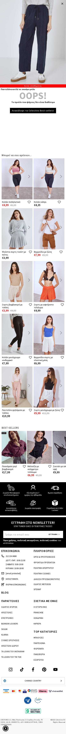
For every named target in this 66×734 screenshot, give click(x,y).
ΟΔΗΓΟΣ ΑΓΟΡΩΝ (9, 607)
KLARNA (4, 634)
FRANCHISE (38, 612)
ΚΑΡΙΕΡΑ (37, 623)
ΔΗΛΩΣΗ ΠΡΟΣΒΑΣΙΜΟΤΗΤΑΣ (47, 579)
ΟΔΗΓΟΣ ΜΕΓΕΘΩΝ (42, 584)
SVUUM (4, 629)
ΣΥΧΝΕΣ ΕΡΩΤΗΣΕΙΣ (10, 640)
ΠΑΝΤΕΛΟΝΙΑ (39, 643)
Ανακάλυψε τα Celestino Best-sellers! (33, 110)
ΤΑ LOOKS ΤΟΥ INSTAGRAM (12, 651)
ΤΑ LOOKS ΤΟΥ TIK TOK (11, 657)
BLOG (5, 592)
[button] (5, 728)
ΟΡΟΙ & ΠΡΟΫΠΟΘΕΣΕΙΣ (44, 557)
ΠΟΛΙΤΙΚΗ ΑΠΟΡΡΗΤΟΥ (44, 568)
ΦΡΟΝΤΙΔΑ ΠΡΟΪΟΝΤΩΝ (44, 562)
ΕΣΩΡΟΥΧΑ (39, 660)
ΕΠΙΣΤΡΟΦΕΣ (7, 618)
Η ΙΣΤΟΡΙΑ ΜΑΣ (40, 607)
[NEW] (14, 463)
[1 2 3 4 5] (33, 44)
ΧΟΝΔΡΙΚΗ (38, 618)
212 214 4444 (11, 556)
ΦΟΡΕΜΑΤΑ (39, 648)
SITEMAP (37, 589)
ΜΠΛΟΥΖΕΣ (39, 637)
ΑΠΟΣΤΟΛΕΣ (6, 612)
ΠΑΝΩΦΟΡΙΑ (39, 654)
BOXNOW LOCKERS (9, 623)
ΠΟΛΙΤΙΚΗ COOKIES (42, 573)
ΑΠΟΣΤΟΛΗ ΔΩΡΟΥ (10, 646)
